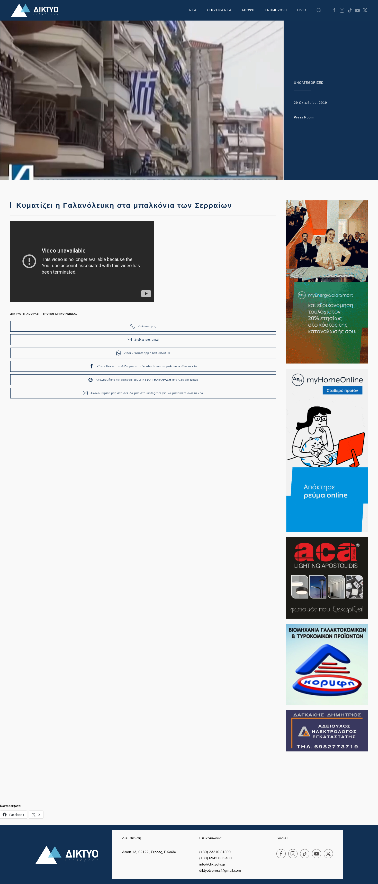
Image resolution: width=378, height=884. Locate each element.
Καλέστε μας (147, 326)
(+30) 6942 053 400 (215, 858)
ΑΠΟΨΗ (248, 10)
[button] (318, 10)
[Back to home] (36, 10)
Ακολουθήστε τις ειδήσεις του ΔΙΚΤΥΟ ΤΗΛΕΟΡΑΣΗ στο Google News (147, 379)
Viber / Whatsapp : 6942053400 (147, 353)
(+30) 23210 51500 (215, 852)
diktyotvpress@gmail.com (220, 870)
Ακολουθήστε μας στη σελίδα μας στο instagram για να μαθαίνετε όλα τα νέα (147, 393)
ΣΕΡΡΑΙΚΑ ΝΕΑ (219, 10)
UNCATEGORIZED (309, 83)
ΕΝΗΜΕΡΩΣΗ (276, 10)
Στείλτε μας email (146, 339)
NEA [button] (192, 10)
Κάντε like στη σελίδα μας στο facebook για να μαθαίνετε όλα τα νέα (147, 366)
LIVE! (301, 10)
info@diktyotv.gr (212, 864)
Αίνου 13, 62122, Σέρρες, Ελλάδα (149, 852)
